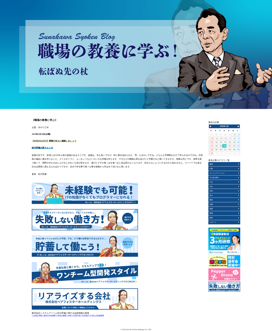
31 (212, 153)
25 (216, 149)
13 (225, 142)
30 (238, 149)
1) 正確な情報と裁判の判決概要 (44, 315)
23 (238, 146)
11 (216, 142)
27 (225, 149)
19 (221, 146)
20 (225, 146)
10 (212, 142)
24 (212, 149)
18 (216, 146)
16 (238, 142)
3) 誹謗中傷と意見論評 (80, 315)
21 (229, 146)
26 (221, 149)
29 (234, 149)
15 (234, 142)
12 (221, 142)
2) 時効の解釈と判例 (64, 315)
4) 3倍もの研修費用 (96, 315)
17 (212, 146)
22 (234, 146)
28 (229, 149)
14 (229, 142)
